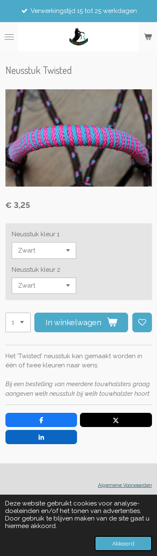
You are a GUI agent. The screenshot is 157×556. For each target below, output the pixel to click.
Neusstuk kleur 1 (35, 234)
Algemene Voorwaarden (125, 485)
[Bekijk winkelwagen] (148, 36)
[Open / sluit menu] (9, 36)
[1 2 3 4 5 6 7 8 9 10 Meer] (18, 322)
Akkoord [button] (123, 543)
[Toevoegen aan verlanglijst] (142, 322)
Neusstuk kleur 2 (36, 269)
